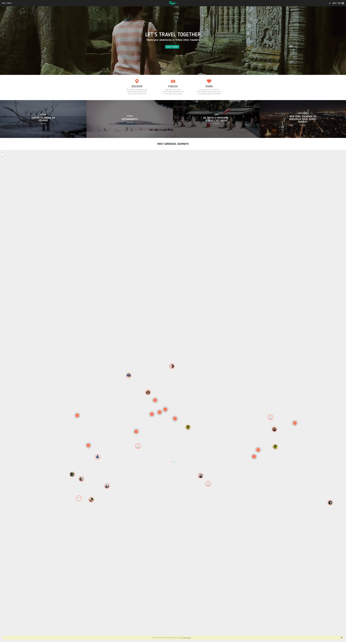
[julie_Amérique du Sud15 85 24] (91, 499)
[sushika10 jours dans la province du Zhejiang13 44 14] (274, 429)
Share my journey (172, 47)
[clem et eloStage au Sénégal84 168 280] (138, 446)
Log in (4, 3)
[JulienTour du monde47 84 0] (270, 417)
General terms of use (186, 637)
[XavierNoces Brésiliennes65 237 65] (107, 486)
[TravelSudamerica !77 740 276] (97, 457)
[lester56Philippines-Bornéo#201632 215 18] (275, 447)
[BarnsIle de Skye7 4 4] (148, 392)
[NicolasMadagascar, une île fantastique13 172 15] (200, 476)
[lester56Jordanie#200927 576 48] (188, 427)
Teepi (173, 3)
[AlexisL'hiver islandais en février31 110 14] (128, 375)
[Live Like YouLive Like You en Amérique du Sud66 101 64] (78, 498)
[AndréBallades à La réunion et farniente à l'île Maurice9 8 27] (208, 484)
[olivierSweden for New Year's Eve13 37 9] (172, 366)
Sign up (9, 3)
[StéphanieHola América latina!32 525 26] (72, 474)
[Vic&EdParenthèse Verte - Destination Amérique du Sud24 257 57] (81, 479)
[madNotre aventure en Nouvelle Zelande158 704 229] (330, 502)
